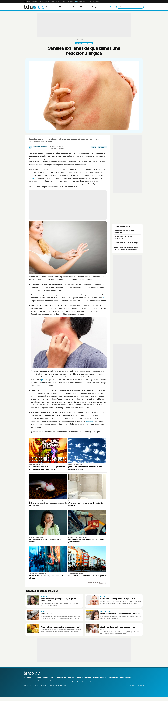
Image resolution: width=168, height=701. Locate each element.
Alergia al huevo (47, 614)
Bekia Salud (80, 40)
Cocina (52, 1)
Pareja (63, 1)
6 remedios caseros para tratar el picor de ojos (118, 599)
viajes (90, 681)
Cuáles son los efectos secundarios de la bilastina (120, 614)
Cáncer (75, 7)
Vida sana (113, 7)
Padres (58, 1)
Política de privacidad (40, 685)
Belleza (47, 1)
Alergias (95, 7)
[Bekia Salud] (34, 7)
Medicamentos (64, 7)
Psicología (82, 1)
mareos (32, 178)
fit (86, 681)
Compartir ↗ (102, 147)
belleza (38, 681)
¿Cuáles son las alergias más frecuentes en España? (117, 628)
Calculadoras (113, 677)
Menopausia (84, 7)
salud (69, 681)
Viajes (97, 1)
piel (104, 298)
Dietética (104, 7)
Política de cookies (55, 685)
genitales (89, 421)
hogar (83, 681)
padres (50, 681)
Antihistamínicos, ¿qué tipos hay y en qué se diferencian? (58, 600)
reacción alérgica (64, 159)
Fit (93, 1)
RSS (65, 685)
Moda (41, 1)
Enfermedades (51, 7)
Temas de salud (125, 677)
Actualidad (35, 1)
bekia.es (27, 681)
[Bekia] (27, 2)
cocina (44, 681)
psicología (75, 681)
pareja (56, 681)
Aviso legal (28, 685)
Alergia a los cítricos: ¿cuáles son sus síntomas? (60, 627)
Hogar (89, 1)
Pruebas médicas (99, 677)
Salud (76, 1)
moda (33, 681)
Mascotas (70, 1)
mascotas (63, 681)
